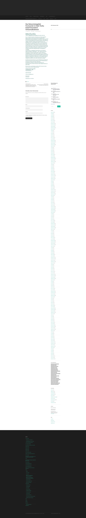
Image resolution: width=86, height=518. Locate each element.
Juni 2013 (52, 333)
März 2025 (52, 136)
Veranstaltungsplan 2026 (28, 466)
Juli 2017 (52, 264)
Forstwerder (52, 374)
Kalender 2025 (27, 449)
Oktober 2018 (52, 243)
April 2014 (52, 319)
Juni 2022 (52, 182)
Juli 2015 (52, 298)
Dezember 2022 (53, 174)
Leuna (54, 379)
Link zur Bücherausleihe (28, 452)
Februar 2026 (52, 120)
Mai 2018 (52, 250)
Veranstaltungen (35, 16)
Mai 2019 (52, 233)
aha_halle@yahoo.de (30, 74)
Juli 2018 (52, 247)
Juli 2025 (52, 130)
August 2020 (52, 212)
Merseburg (57, 379)
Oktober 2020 (52, 209)
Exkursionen (55, 372)
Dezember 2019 (53, 223)
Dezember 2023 (53, 157)
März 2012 (52, 354)
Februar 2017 (52, 271)
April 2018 (52, 251)
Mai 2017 (52, 267)
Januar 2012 (52, 357)
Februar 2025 (52, 137)
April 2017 (52, 268)
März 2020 (52, 219)
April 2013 (52, 336)
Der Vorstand (27, 472)
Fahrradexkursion (53, 373)
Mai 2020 (52, 216)
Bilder (56, 367)
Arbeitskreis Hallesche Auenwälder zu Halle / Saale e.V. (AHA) (35, 513)
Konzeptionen (27, 505)
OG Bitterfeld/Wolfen (28, 490)
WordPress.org (52, 423)
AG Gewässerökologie (52, 16)
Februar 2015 (52, 305)
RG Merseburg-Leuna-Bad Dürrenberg (30, 496)
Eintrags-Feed (52, 420)
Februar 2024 (52, 154)
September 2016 (53, 278)
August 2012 (52, 347)
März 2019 (52, 236)
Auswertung (56, 366)
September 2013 (53, 329)
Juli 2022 (52, 181)
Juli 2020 (52, 213)
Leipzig (52, 379)
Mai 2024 (52, 150)
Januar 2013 (52, 340)
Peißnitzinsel (57, 380)
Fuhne (55, 374)
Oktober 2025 (52, 126)
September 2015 (53, 295)
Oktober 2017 (52, 260)
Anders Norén (56, 513)
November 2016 (53, 275)
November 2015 (53, 292)
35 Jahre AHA (27, 438)
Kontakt (26, 501)
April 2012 (52, 353)
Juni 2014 (52, 316)
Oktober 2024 (52, 143)
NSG (51, 380)
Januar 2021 (52, 205)
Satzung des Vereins (28, 479)
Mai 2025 (52, 133)
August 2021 (52, 195)
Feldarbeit (59, 373)
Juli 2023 (52, 164)
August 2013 (52, 330)
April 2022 (52, 185)
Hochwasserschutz (53, 378)
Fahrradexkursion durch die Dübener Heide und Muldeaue (56, 89)
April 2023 (52, 168)
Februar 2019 (52, 237)
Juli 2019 (52, 230)
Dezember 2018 (53, 240)
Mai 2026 (52, 116)
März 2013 (52, 337)
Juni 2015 (52, 299)
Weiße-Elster (52, 384)
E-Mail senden (52, 413)
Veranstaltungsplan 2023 (28, 463)
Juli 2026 (52, 113)
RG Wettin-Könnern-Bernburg (29, 497)
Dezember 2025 (53, 123)
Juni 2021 (52, 198)
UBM (46, 16)
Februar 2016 (52, 288)
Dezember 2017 (53, 257)
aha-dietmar (32, 31)
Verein (30, 16)
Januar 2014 (52, 323)
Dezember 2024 (53, 140)
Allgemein (28, 81)
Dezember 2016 (53, 274)
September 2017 (53, 261)
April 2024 (52, 151)
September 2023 (53, 161)
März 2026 (52, 119)
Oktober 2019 (52, 226)
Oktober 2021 (52, 192)
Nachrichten (52, 398)
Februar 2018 (52, 254)
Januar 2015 (52, 306)
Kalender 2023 (27, 446)
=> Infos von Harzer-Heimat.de (29, 442)
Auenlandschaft (52, 366)
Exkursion (52, 372)
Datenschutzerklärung (28, 504)
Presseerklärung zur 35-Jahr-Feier (30, 441)
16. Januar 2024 (28, 31)
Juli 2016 (52, 281)
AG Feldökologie (28, 486)
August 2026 (52, 112)
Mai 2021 (52, 199)
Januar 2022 (52, 188)
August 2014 (52, 313)
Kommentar (27, 96)
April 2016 (52, 285)
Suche (26, 458)
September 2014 (53, 312)
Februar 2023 (52, 171)
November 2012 (53, 343)
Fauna (56, 373)
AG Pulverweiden (28, 489)
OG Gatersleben (28, 493)
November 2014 (53, 309)
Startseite (27, 16)
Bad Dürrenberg (53, 367)
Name (27, 104)
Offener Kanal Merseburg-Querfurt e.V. (30, 453)
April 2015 (52, 302)
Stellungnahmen (53, 402)
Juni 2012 (52, 350)
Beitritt (27, 471)
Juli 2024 (52, 147)
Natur (59, 379)
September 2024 (53, 144)
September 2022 (53, 178)
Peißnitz (54, 380)
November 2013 (53, 326)
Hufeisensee (57, 378)
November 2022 (53, 175)
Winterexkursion (56, 384)
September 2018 (53, 244)
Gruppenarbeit (42, 16)
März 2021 (52, 202)
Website (27, 111)
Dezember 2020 (53, 206)
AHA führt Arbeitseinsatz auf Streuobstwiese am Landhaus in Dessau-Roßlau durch (42, 85)
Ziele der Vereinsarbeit (28, 482)
